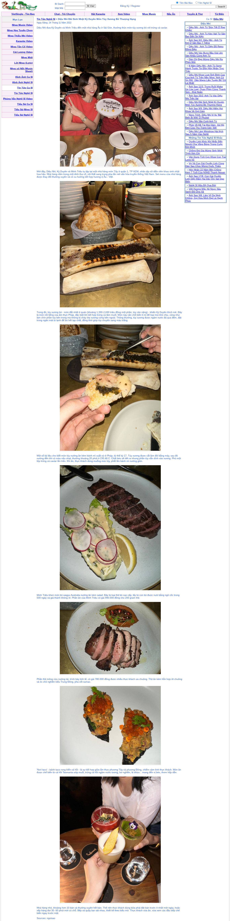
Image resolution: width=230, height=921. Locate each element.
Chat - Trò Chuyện (64, 14)
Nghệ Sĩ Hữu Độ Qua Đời (202, 185)
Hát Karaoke (98, 14)
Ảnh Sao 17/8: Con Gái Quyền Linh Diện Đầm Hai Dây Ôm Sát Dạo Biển (204, 179)
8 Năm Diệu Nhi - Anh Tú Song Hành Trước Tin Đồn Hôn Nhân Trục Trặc (204, 68)
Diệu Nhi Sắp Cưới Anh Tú (203, 121)
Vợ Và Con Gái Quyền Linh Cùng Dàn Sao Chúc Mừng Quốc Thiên (204, 164)
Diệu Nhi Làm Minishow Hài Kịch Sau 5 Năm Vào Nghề (204, 132)
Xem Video (124, 14)
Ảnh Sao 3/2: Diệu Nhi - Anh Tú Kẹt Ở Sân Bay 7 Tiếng (203, 41)
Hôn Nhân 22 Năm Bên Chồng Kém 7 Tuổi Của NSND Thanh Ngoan (205, 171)
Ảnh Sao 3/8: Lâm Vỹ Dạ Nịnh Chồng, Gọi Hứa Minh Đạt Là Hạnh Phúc (204, 198)
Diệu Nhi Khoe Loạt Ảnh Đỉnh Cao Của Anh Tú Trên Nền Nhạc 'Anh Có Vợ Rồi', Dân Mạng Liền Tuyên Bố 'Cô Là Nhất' (205, 78)
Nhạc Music (149, 14)
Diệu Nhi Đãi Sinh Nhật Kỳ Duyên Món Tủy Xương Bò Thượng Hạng (204, 103)
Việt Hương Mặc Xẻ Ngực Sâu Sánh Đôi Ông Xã (203, 190)
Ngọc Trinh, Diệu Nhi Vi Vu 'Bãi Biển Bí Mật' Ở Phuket (203, 116)
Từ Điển (219, 14)
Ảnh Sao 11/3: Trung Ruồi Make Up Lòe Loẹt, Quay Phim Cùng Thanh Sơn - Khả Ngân (205, 89)
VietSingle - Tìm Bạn (23, 14)
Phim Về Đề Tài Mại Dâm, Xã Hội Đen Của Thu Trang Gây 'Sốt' (204, 126)
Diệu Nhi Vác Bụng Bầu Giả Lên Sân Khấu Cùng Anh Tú (204, 54)
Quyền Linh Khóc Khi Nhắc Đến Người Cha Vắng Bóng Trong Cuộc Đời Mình (204, 144)
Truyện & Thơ (195, 14)
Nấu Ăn (171, 14)
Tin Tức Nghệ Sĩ (46, 19)
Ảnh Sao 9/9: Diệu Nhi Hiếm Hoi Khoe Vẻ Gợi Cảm (204, 109)
